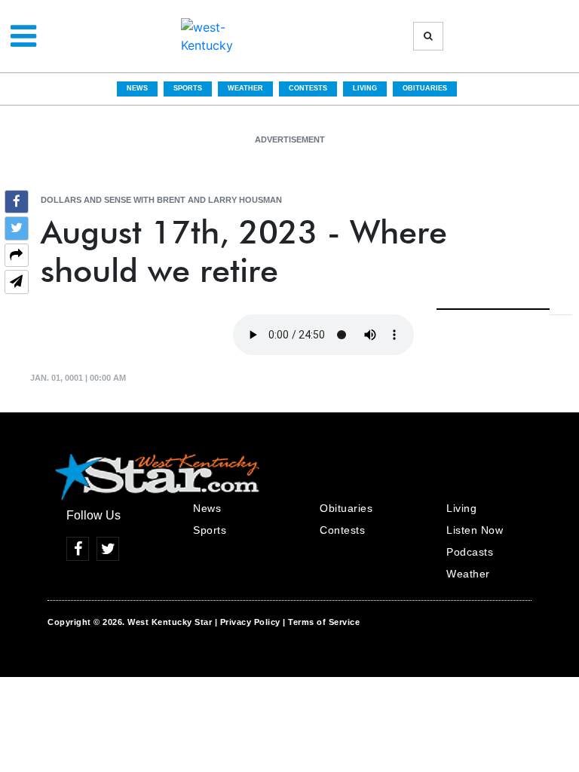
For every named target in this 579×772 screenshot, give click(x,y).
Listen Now (474, 530)
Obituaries (425, 88)
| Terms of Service (321, 621)
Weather (245, 88)
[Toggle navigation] (23, 36)
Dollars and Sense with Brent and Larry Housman (161, 199)
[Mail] (17, 283)
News (137, 88)
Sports (187, 88)
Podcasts (469, 552)
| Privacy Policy (247, 621)
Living (365, 88)
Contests (308, 88)
